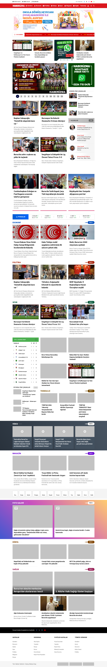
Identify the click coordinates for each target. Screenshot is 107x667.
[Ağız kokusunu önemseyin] (26, 603)
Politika (47, 6)
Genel (15, 150)
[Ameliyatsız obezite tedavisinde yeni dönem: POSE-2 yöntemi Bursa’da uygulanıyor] (84, 45)
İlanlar (14, 646)
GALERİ (17, 1)
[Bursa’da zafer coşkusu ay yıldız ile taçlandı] (73, 115)
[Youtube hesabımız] (91, 1)
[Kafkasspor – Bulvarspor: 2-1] (17, 404)
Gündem (30, 6)
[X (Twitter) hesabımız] (86, 1)
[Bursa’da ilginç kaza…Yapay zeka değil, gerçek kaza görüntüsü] (84, 431)
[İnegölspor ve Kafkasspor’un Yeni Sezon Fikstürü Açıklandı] (22, 45)
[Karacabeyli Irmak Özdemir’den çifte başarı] (81, 312)
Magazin (69, 6)
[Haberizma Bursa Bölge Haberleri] (19, 6)
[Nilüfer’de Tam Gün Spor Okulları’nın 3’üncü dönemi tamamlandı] (53, 371)
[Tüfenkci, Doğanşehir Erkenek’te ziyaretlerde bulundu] (53, 272)
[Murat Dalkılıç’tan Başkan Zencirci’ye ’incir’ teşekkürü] (26, 463)
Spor (61, 6)
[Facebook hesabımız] (84, 1)
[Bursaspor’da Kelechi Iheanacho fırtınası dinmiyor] (73, 106)
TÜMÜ (91, 120)
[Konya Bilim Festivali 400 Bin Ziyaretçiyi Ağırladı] (67, 398)
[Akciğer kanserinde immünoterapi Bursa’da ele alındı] (81, 603)
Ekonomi (38, 6)
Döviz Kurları (37, 652)
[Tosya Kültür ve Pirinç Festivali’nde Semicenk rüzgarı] (53, 463)
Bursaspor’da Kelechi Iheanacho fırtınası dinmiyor (36, 34)
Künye (35, 646)
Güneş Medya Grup (30, 664)
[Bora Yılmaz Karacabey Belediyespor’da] (53, 345)
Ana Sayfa (36, 641)
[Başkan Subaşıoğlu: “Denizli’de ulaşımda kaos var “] (73, 97)
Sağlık (77, 6)
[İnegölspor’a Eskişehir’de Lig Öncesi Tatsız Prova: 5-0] (53, 312)
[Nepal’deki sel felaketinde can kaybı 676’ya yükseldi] (26, 551)
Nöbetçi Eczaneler (59, 649)
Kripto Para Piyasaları (39, 654)
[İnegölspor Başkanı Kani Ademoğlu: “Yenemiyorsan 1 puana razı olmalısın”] (17, 394)
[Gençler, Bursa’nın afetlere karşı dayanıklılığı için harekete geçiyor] (43, 45)
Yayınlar (56, 644)
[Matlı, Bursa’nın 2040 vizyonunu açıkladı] (81, 232)
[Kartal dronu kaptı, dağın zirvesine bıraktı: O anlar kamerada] (74, 516)
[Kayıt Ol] (88, 5)
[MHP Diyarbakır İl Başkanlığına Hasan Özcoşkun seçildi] (81, 272)
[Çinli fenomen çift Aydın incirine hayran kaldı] (81, 463)
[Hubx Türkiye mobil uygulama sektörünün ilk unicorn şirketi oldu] (53, 232)
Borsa (35, 649)
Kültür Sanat (78, 649)
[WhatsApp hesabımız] (93, 1)
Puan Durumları (58, 641)
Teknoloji (83, 6)
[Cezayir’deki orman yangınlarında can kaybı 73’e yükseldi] (53, 551)
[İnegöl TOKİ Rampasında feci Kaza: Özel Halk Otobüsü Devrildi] (64, 431)
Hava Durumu (58, 652)
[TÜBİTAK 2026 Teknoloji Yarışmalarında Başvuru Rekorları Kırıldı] (48, 398)
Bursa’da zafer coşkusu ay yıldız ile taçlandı (71, 34)
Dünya (55, 6)
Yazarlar (36, 644)
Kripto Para (57, 646)
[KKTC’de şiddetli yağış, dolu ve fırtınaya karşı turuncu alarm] (81, 551)
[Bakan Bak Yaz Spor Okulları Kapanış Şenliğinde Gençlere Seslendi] (81, 345)
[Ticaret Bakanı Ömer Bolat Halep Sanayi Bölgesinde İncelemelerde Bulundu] (26, 232)
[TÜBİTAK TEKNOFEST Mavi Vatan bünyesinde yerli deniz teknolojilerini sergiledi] (86, 398)
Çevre (76, 644)
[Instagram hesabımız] (88, 1)
